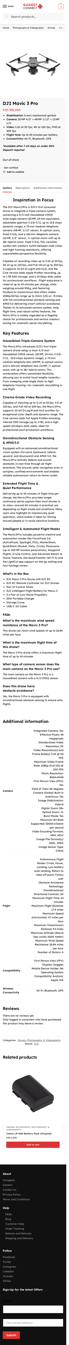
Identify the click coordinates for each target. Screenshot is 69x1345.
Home (6, 27)
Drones (51, 27)
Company (9, 1180)
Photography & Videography (28, 27)
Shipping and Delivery (19, 1238)
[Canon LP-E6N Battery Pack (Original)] (32, 1093)
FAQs (8, 1214)
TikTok (7, 1281)
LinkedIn (8, 1271)
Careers (8, 1185)
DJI (36, 1043)
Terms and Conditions (16, 1199)
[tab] (7, 187)
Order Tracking (14, 1228)
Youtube (8, 1276)
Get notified (11, 167)
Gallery (7, 188)
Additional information (47, 188)
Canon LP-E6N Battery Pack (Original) (29, 1133)
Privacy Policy (11, 1194)
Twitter (7, 1261)
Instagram (9, 1266)
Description (23, 188)
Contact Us (9, 1189)
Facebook (9, 1257)
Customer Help (14, 1224)
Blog (8, 1219)
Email (7, 1301)
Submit (11, 1335)
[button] (60, 6)
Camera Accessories (18, 1127)
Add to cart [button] (32, 1144)
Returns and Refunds (18, 1233)
